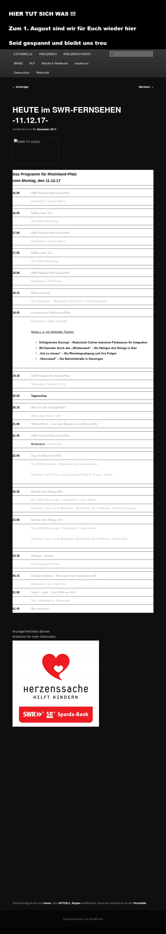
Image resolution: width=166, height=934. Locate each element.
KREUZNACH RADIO (77, 54)
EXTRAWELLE (23, 54)
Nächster (146, 87)
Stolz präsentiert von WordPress (83, 919)
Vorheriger (21, 87)
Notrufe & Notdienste (55, 63)
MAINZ (18, 63)
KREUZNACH (48, 54)
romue (47, 903)
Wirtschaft (42, 72)
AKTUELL (64, 903)
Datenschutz (22, 72)
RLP (32, 63)
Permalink (140, 903)
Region (76, 903)
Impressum (82, 63)
